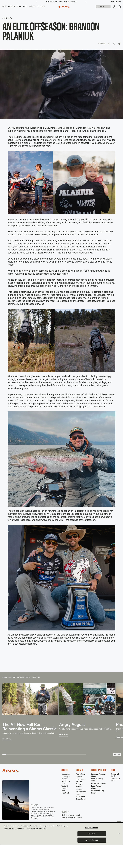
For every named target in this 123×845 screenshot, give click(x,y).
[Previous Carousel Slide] (115, 754)
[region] (61, 833)
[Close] (119, 833)
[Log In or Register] (114, 6)
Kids (25, 6)
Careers (79, 777)
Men (4, 6)
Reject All (91, 834)
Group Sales (80, 799)
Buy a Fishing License (96, 787)
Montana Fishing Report (97, 792)
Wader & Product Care (65, 788)
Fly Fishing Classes (98, 784)
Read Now (6, 739)
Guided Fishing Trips (97, 780)
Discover (79, 770)
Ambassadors (81, 792)
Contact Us (66, 774)
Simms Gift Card (115, 775)
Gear (19, 6)
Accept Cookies (92, 840)
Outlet (32, 6)
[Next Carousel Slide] (119, 754)
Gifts (113, 770)
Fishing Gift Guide (115, 780)
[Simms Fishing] (64, 7)
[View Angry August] (87, 699)
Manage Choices (91, 828)
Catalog (79, 789)
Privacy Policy (41, 828)
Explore (41, 6)
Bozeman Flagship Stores (98, 775)
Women (11, 6)
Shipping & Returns (66, 778)
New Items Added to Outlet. (68, 1)
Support (65, 770)
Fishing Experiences (98, 770)
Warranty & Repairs (66, 783)
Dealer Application (80, 796)
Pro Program (80, 779)
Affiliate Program (79, 783)
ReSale (78, 787)
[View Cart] (119, 6)
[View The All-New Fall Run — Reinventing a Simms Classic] (30, 699)
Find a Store (116, 1)
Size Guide (66, 793)
